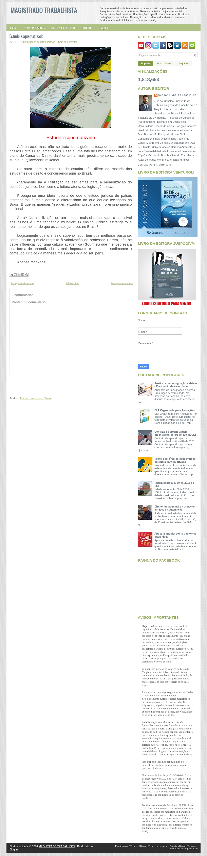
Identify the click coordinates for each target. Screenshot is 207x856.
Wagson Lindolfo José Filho (177, 95)
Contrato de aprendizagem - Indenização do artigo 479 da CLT (175, 433)
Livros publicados (33, 27)
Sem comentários (67, 42)
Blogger (14, 849)
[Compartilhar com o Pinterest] (27, 275)
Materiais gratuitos (63, 27)
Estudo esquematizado (26, 36)
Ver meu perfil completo (155, 165)
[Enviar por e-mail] (11, 275)
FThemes (133, 846)
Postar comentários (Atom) (36, 398)
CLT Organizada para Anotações (174, 410)
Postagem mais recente (22, 283)
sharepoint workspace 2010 (183, 848)
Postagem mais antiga (122, 283)
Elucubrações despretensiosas (38, 42)
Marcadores (164, 63)
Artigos (86, 27)
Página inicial (72, 283)
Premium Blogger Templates (183, 846)
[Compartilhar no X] (19, 275)
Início (13, 27)
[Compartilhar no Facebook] (23, 275)
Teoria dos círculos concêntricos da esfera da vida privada (174, 460)
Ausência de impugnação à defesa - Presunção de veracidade (175, 385)
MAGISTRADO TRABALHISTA (44, 10)
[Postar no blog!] (15, 275)
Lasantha (163, 846)
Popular (145, 63)
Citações (103, 27)
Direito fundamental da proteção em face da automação (174, 508)
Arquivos (183, 63)
